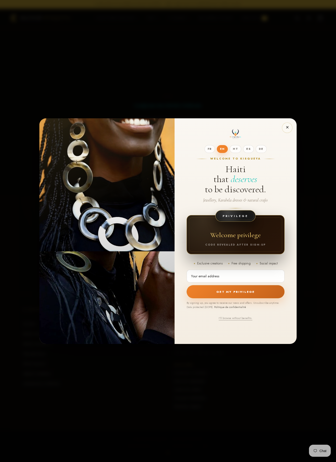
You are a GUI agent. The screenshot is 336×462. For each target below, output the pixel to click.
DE (261, 149)
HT (235, 149)
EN (222, 149)
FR (210, 149)
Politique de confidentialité (230, 307)
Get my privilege (235, 292)
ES (248, 149)
